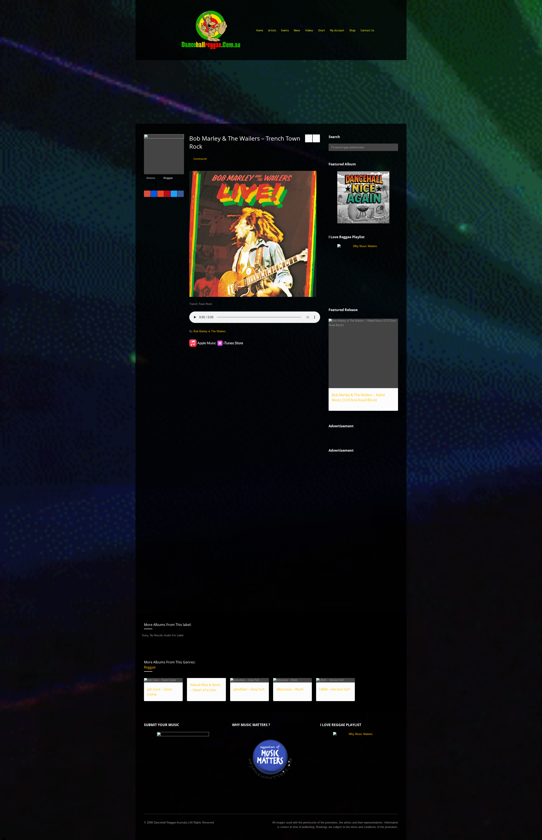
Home (259, 30)
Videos (309, 30)
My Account (337, 30)
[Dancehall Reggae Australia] (211, 31)
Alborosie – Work (289, 689)
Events (285, 30)
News (297, 30)
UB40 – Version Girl (334, 689)
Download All (200, 159)
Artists (272, 30)
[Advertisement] (271, 92)
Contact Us (367, 30)
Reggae (168, 178)
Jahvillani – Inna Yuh (249, 689)
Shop (352, 30)
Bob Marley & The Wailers (210, 331)
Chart (321, 30)
